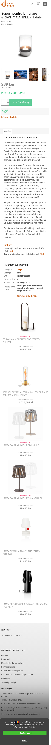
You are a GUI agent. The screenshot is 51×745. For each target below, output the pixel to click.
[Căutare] (31, 4)
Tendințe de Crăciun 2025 (11, 700)
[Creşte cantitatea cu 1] (8, 100)
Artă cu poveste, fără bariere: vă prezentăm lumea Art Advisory (22, 695)
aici (33, 727)
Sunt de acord (26, 733)
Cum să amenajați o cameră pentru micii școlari (20, 714)
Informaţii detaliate (9, 117)
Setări (24, 740)
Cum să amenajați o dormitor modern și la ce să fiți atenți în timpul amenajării (25, 709)
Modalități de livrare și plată (12, 663)
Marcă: (7, 24)
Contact (4, 655)
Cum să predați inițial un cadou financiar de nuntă (21, 704)
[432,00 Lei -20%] (25, 318)
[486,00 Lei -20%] (25, 424)
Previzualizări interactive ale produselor (17, 675)
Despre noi (5, 659)
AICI (11, 251)
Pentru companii (8, 667)
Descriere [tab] (7, 131)
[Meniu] (45, 4)
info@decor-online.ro (13, 635)
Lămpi (19, 269)
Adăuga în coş (22, 102)
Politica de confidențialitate (12, 671)
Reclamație (5, 678)
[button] (25, 348)
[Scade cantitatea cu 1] (8, 103)
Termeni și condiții (8, 682)
